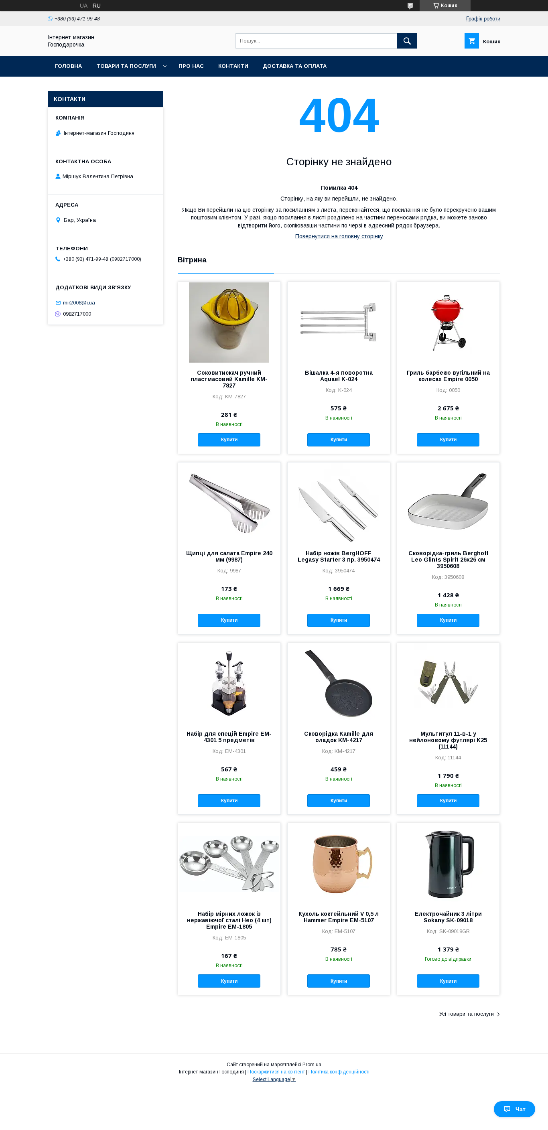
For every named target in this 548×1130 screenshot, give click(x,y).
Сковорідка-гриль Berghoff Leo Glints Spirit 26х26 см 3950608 (448, 559)
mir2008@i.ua (79, 303)
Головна (68, 66)
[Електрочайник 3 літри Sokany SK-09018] (448, 863)
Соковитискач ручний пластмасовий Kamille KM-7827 (229, 379)
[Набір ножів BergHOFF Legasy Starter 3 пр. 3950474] (339, 503)
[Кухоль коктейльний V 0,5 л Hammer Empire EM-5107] (339, 863)
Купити (229, 439)
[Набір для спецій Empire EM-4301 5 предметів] (229, 683)
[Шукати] (407, 41)
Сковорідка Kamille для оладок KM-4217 (338, 736)
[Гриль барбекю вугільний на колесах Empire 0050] (448, 322)
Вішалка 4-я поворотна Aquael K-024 (339, 375)
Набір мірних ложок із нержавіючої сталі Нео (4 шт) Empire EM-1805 (229, 920)
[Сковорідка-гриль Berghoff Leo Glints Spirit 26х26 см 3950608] (448, 503)
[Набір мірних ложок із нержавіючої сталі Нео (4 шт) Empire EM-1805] (229, 863)
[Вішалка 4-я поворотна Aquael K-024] (339, 322)
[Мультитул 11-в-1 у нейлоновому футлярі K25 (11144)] (448, 683)
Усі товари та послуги (466, 1014)
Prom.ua (311, 1064)
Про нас (191, 66)
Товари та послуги (126, 66)
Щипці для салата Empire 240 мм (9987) (229, 556)
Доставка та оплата (295, 66)
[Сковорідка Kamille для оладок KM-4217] (339, 683)
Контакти (233, 66)
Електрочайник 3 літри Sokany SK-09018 (448, 917)
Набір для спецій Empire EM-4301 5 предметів (229, 736)
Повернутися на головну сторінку (339, 236)
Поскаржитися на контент (276, 1072)
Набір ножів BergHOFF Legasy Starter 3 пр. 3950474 (339, 556)
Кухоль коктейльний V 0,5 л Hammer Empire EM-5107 (338, 917)
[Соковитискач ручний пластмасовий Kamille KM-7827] (229, 322)
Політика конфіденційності (339, 1072)
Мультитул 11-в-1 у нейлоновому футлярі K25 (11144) (448, 740)
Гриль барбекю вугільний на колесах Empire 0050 (448, 375)
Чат (521, 1109)
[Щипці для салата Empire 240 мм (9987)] (229, 503)
